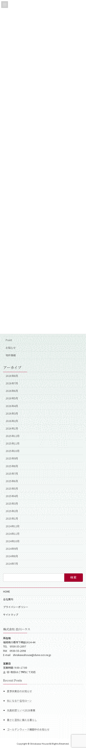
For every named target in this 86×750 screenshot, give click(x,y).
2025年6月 (12, 481)
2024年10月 (12, 541)
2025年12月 (12, 436)
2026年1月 (12, 428)
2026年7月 (12, 383)
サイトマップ (10, 614)
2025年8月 (12, 466)
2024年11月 (12, 533)
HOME (6, 591)
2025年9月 (12, 458)
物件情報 (11, 355)
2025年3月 (12, 503)
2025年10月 (12, 451)
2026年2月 (12, 421)
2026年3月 (12, 413)
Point (9, 340)
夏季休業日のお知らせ (19, 691)
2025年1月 (12, 518)
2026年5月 (12, 398)
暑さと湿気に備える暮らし (22, 720)
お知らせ (11, 347)
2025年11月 (12, 443)
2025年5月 (12, 488)
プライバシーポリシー (15, 607)
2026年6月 (12, 391)
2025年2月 (12, 511)
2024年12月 (12, 526)
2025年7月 (12, 473)
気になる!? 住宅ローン (19, 700)
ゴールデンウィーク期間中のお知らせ (28, 729)
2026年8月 (12, 376)
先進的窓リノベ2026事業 (21, 710)
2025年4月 (12, 496)
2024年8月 (12, 556)
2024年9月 (12, 549)
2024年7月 (12, 564)
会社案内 (8, 599)
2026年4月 (12, 406)
